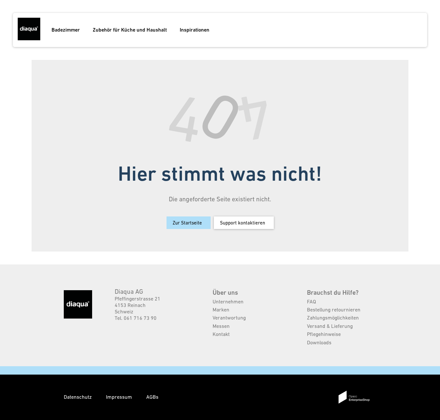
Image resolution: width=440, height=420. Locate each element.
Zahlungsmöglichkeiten (333, 317)
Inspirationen (194, 30)
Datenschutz (78, 397)
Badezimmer (66, 30)
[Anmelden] (401, 30)
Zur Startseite (187, 222)
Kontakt (221, 334)
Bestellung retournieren (333, 309)
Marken (221, 309)
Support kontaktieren (242, 222)
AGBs (152, 397)
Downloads (319, 342)
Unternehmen (228, 301)
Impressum (119, 397)
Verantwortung (229, 317)
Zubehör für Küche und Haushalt (130, 30)
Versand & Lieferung (330, 326)
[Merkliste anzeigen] (388, 30)
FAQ (311, 301)
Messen (221, 326)
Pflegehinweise (324, 334)
